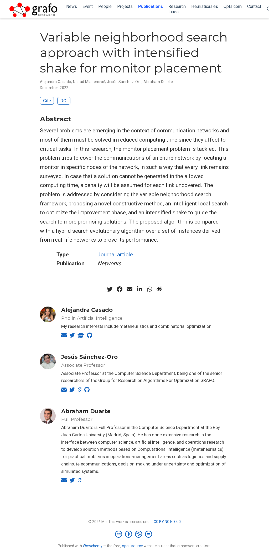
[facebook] (119, 289)
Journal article (115, 254)
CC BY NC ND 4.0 (167, 522)
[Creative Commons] (134, 534)
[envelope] (129, 289)
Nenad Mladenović (89, 82)
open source (132, 546)
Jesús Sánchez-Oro (124, 82)
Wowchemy (92, 546)
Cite (47, 100)
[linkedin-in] (139, 289)
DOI (64, 100)
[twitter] (109, 289)
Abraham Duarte (158, 82)
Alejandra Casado (55, 82)
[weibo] (159, 289)
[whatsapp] (149, 289)
